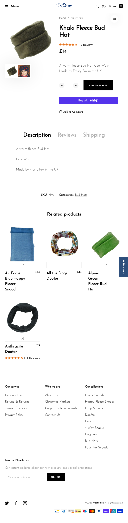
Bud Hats (81, 195)
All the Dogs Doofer (56, 276)
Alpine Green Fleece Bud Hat (97, 281)
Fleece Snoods (94, 395)
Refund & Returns (17, 401)
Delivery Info (13, 395)
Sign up (55, 477)
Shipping (94, 135)
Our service (12, 386)
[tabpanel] (29, 39)
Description (37, 135)
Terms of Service (16, 408)
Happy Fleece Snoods (99, 401)
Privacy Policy (14, 415)
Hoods (89, 421)
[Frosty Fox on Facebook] (16, 503)
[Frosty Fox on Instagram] (25, 503)
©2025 (88, 503)
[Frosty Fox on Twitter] (7, 503)
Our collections (94, 386)
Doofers (90, 415)
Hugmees (91, 434)
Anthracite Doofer (14, 349)
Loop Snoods (94, 408)
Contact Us (52, 415)
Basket (115, 6)
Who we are (52, 386)
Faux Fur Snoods (96, 447)
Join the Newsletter (17, 460)
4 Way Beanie (94, 428)
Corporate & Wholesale (61, 408)
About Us (51, 395)
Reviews (67, 135)
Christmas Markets (57, 401)
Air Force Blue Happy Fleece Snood (15, 281)
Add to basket (22, 265)
